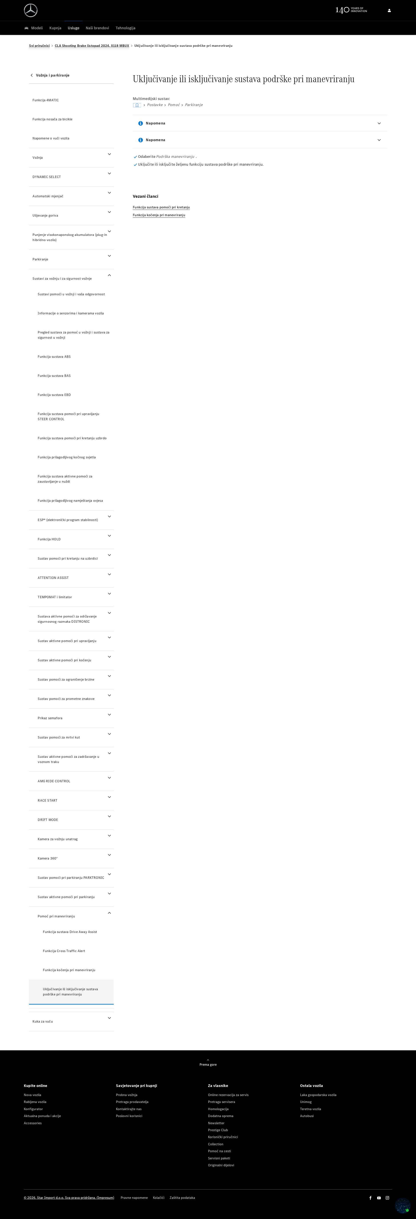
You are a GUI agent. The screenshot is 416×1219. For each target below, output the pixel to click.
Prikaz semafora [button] (50, 718)
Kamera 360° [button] (48, 858)
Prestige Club (218, 1130)
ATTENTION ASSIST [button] (53, 577)
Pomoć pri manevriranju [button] (56, 916)
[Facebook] (370, 1198)
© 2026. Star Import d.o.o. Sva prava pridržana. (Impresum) (69, 1197)
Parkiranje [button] (40, 259)
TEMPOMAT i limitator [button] (55, 597)
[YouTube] (379, 1198)
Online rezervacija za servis (228, 1095)
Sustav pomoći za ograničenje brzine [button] (66, 679)
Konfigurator (33, 1109)
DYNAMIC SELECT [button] (46, 177)
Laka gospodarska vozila (318, 1095)
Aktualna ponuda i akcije (42, 1116)
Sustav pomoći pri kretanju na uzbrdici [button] (68, 558)
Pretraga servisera (221, 1102)
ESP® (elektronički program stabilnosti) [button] (68, 520)
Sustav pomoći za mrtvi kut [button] (59, 737)
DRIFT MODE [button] (48, 819)
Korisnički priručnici (223, 1137)
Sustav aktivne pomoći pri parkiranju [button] (66, 897)
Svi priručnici (39, 45)
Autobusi (307, 1116)
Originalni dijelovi (221, 1165)
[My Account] (389, 10)
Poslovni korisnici (129, 1116)
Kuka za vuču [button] (42, 1021)
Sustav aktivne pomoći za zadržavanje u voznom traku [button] (68, 759)
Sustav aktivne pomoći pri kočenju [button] (64, 660)
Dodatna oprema (220, 1116)
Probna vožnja (126, 1095)
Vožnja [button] (37, 157)
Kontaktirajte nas (128, 1109)
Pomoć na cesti (219, 1151)
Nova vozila (32, 1095)
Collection (215, 1144)
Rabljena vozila (35, 1102)
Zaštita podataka (182, 1197)
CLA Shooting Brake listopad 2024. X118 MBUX (92, 45)
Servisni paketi (219, 1158)
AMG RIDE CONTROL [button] (54, 781)
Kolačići (158, 1197)
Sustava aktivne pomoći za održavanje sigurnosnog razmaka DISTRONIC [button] (67, 619)
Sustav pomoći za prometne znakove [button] (66, 698)
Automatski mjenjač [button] (47, 196)
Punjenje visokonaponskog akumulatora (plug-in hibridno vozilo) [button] (69, 237)
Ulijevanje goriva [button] (45, 215)
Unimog (306, 1102)
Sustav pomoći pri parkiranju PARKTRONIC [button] (71, 877)
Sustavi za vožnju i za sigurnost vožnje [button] (62, 278)
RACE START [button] (47, 800)
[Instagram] (387, 1198)
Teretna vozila (310, 1109)
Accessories (33, 1123)
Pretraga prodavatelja (132, 1102)
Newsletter (216, 1123)
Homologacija (218, 1109)
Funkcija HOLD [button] (49, 539)
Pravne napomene (134, 1197)
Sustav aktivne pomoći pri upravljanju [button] (67, 641)
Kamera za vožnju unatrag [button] (58, 839)
